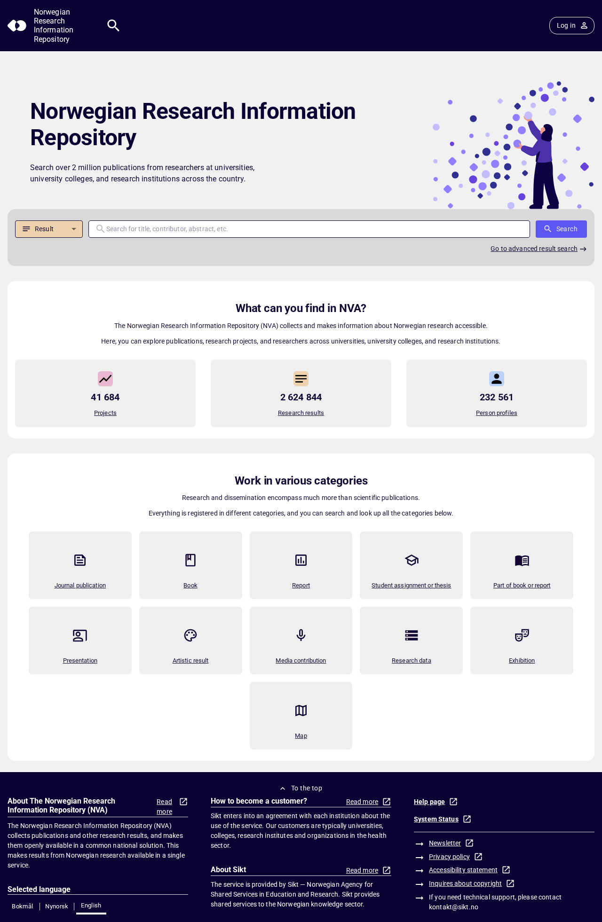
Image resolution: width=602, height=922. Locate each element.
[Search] (114, 25)
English (91, 905)
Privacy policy (449, 856)
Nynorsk (57, 906)
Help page (429, 801)
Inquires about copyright (465, 883)
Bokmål (22, 906)
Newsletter (445, 843)
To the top (306, 788)
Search (567, 229)
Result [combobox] (44, 229)
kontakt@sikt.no (453, 907)
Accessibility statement (463, 870)
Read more (164, 806)
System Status (436, 819)
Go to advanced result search (534, 248)
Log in (566, 25)
